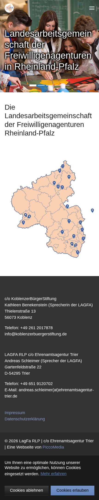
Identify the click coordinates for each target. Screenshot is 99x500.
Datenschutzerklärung (25, 419)
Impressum (15, 412)
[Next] (94, 46)
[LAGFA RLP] (9, 8)
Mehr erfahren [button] (54, 473)
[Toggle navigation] (91, 8)
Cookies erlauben (72, 490)
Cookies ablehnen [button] (26, 490)
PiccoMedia (53, 447)
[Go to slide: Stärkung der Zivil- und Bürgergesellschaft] (41, 85)
